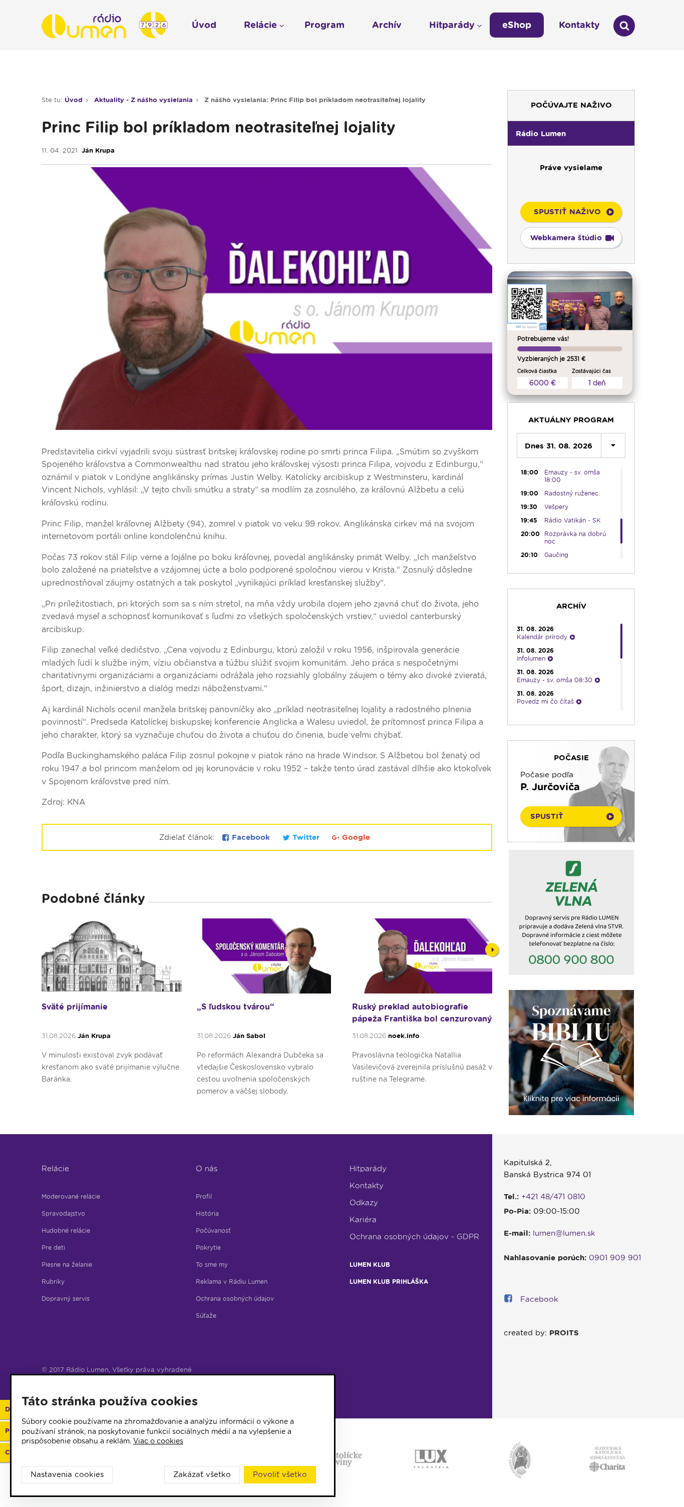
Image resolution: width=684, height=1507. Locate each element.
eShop (516, 25)
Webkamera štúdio (566, 237)
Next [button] (492, 949)
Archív (387, 25)
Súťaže (206, 1315)
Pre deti (53, 1247)
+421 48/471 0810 (553, 1196)
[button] (571, 133)
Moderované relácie (71, 1196)
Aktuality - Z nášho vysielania (143, 100)
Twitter (306, 837)
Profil (204, 1196)
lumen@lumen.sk (564, 1233)
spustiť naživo (567, 211)
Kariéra (363, 1219)
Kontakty (367, 1185)
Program (324, 25)
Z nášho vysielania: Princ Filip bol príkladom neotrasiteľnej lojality (315, 100)
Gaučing (556, 555)
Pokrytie (208, 1247)
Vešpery (556, 507)
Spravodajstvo (63, 1213)
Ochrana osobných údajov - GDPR (414, 1236)
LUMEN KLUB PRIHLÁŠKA (389, 1281)
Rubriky (53, 1281)
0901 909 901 (615, 1257)
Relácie (55, 1168)
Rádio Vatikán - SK (572, 520)
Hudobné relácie (66, 1230)
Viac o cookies (158, 1441)
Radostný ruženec (571, 493)
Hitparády (368, 1168)
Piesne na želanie (67, 1264)
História (207, 1213)
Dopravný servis (66, 1298)
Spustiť (546, 816)
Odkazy (364, 1202)
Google (354, 837)
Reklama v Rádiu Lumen (231, 1281)
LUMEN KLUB (370, 1264)
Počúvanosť (213, 1230)
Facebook (250, 837)
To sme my (212, 1264)
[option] (111, 1017)
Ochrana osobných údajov (235, 1298)
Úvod (74, 100)
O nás (206, 1168)
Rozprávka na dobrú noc (575, 537)
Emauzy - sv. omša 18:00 (572, 475)
